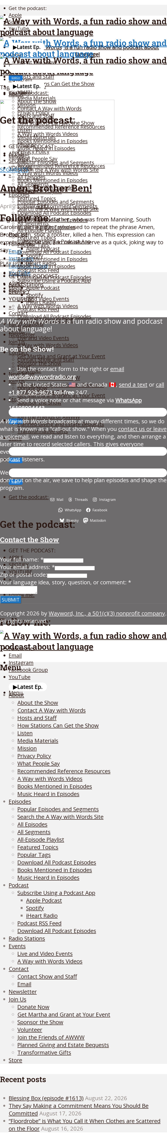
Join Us (17, 341)
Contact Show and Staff (45, 359)
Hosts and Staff (37, 718)
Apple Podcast (43, 287)
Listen (25, 733)
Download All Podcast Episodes (54, 212)
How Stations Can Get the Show (55, 83)
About (16, 94)
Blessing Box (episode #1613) (46, 1098)
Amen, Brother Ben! (46, 187)
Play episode (16, 263)
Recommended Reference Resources (63, 771)
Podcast (19, 885)
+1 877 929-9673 (30, 392)
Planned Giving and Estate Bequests (63, 1045)
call (160, 384)
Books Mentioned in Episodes (52, 180)
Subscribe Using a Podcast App (54, 280)
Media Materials (37, 740)
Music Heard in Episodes (46, 266)
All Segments (33, 832)
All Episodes (32, 824)
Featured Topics (37, 847)
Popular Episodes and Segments (55, 201)
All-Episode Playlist (40, 839)
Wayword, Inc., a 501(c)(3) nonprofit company (107, 613)
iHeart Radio (41, 302)
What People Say (38, 763)
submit (11, 599)
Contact (19, 969)
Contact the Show (29, 539)
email (66, 372)
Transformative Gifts (44, 1052)
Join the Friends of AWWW (48, 416)
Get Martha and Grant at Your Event (63, 1014)
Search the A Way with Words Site (60, 817)
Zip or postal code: (23, 574)
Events (17, 946)
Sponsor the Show (39, 363)
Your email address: (27, 567)
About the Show (37, 702)
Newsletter (23, 991)
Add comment (54, 206)
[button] (27, 47)
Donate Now (33, 1007)
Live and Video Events (43, 337)
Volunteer (29, 1029)
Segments (14, 169)
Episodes (19, 194)
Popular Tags (34, 855)
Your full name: (21, 559)
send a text (133, 384)
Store (15, 1060)
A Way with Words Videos (47, 172)
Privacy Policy (34, 756)
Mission (27, 748)
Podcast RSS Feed (38, 270)
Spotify (34, 294)
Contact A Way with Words (51, 710)
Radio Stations (27, 938)
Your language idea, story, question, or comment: (65, 582)
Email (24, 984)
